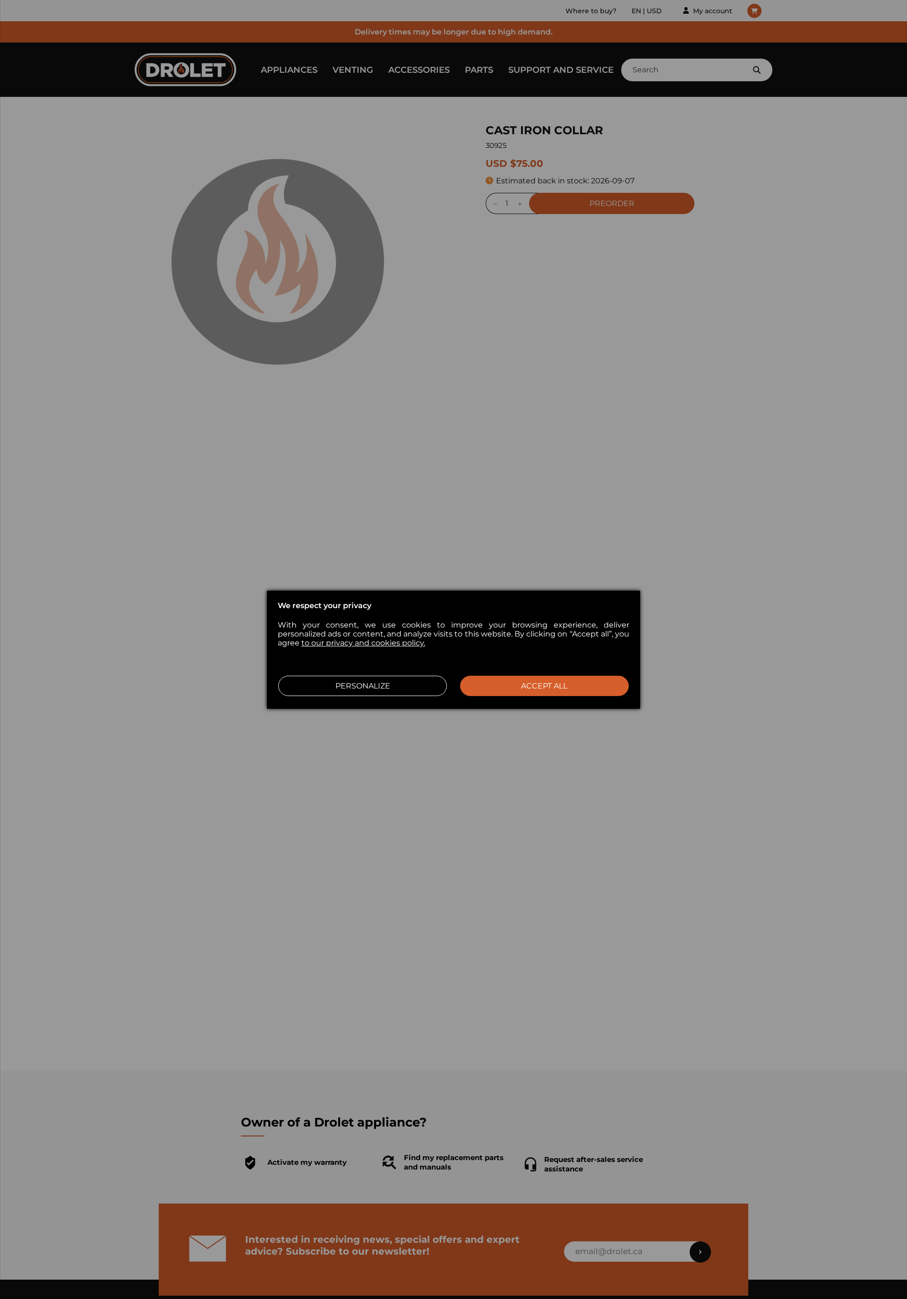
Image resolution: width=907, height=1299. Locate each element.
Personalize (362, 685)
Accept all (544, 685)
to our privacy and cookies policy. (363, 642)
